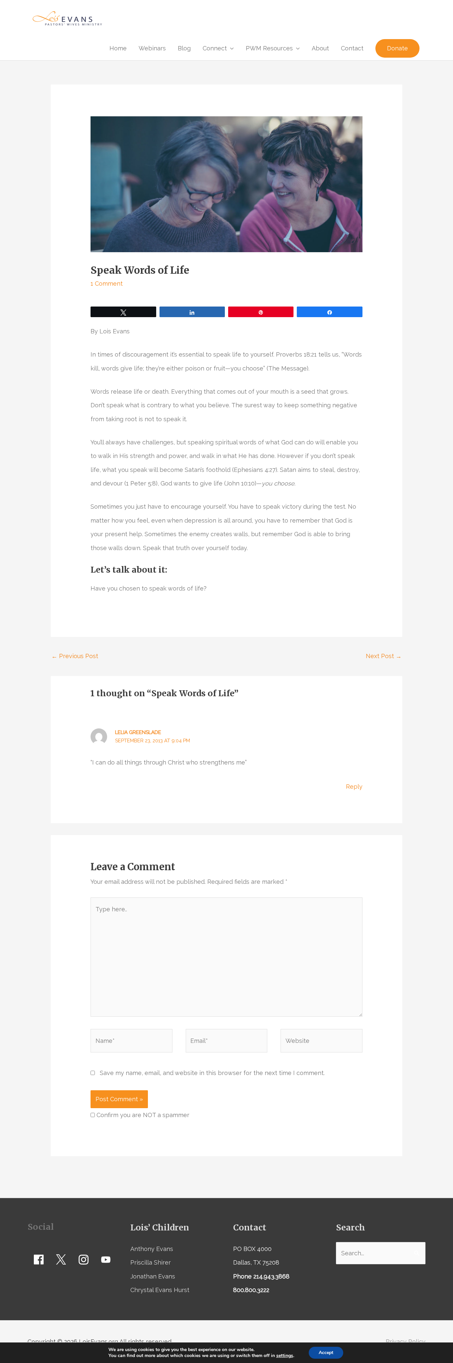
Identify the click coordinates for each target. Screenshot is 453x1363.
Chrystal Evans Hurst (159, 1289)
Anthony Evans (151, 1248)
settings (284, 1356)
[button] (397, 48)
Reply (354, 786)
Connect (215, 48)
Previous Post (74, 656)
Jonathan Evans (152, 1276)
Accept (326, 1352)
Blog (184, 48)
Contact (352, 48)
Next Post (384, 656)
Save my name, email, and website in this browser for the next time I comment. (212, 1072)
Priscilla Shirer (150, 1262)
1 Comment (107, 283)
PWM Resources (269, 48)
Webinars (152, 48)
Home (118, 48)
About (320, 48)
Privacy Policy (405, 1341)
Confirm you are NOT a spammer (142, 1114)
